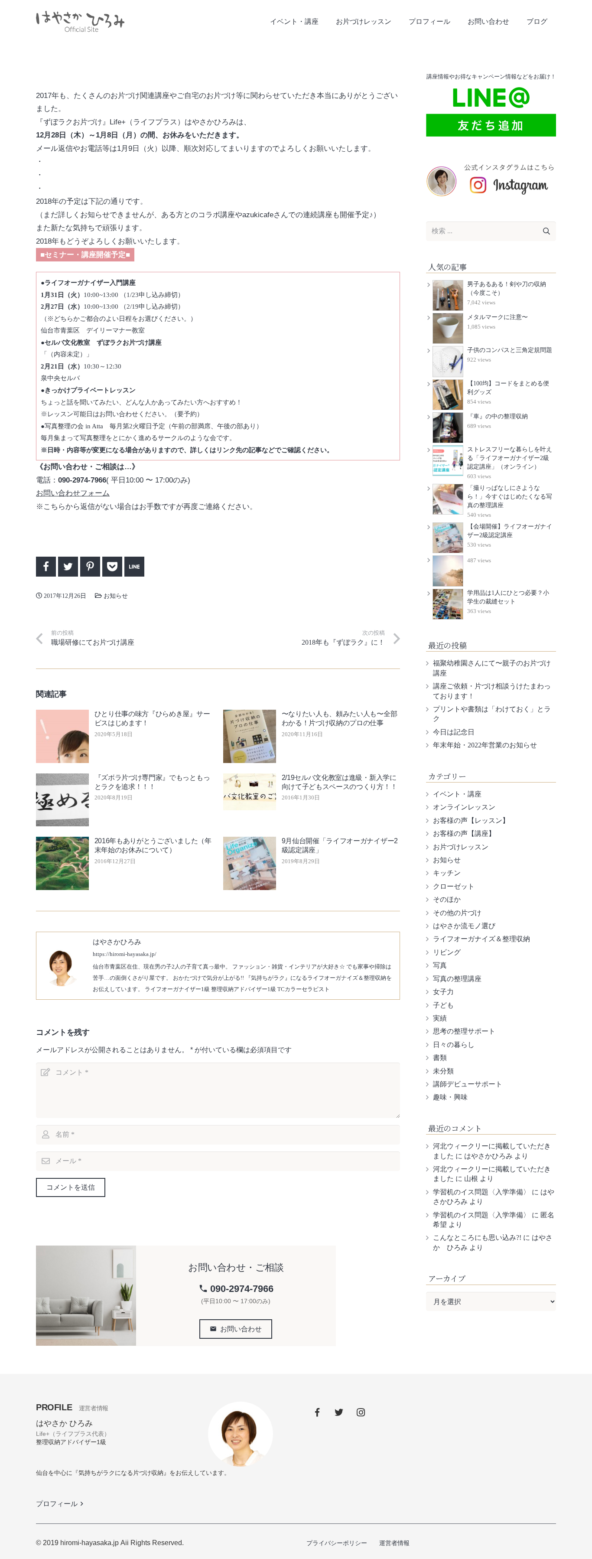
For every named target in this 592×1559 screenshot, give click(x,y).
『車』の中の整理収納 (497, 416)
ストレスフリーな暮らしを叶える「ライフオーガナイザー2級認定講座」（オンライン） (509, 458)
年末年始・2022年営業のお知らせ (485, 745)
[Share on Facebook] (46, 567)
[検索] (546, 231)
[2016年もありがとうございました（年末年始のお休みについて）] (62, 863)
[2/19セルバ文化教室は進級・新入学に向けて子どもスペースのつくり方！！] (249, 791)
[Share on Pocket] (112, 567)
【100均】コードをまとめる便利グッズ (508, 387)
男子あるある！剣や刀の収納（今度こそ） (506, 288)
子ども (443, 1005)
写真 (440, 965)
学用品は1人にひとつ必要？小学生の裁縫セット (508, 597)
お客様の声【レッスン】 (471, 820)
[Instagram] (360, 1412)
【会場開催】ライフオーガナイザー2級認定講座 (509, 530)
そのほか (447, 899)
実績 (440, 1018)
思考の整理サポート (464, 1031)
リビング (447, 952)
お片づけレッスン (460, 847)
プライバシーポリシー (336, 1542)
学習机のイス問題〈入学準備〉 (481, 1192)
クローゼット (454, 886)
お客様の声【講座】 (464, 833)
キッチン (447, 873)
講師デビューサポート (467, 1084)
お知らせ (125, 48)
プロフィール (61, 1503)
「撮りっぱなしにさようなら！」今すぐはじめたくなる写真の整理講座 (509, 497)
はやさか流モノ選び (464, 926)
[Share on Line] (134, 567)
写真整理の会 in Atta (74, 426)
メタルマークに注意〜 (497, 317)
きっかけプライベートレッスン (90, 390)
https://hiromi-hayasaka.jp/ (124, 954)
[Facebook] (317, 1412)
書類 (440, 1057)
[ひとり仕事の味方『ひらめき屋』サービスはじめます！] (62, 736)
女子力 (443, 991)
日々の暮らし (454, 1044)
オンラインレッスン (464, 807)
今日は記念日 (454, 732)
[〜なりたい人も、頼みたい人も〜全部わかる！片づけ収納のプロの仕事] (249, 736)
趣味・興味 (450, 1097)
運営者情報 (394, 1542)
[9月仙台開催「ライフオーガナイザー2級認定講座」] (249, 863)
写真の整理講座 (457, 978)
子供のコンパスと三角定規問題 (509, 350)
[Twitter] (339, 1412)
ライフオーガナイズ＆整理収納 (481, 939)
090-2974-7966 (235, 1288)
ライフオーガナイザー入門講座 (90, 282)
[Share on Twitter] (68, 567)
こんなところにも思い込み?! (477, 1237)
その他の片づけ (457, 912)
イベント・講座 (457, 794)
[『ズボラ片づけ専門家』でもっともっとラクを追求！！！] (62, 799)
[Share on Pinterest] (90, 567)
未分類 (443, 1071)
